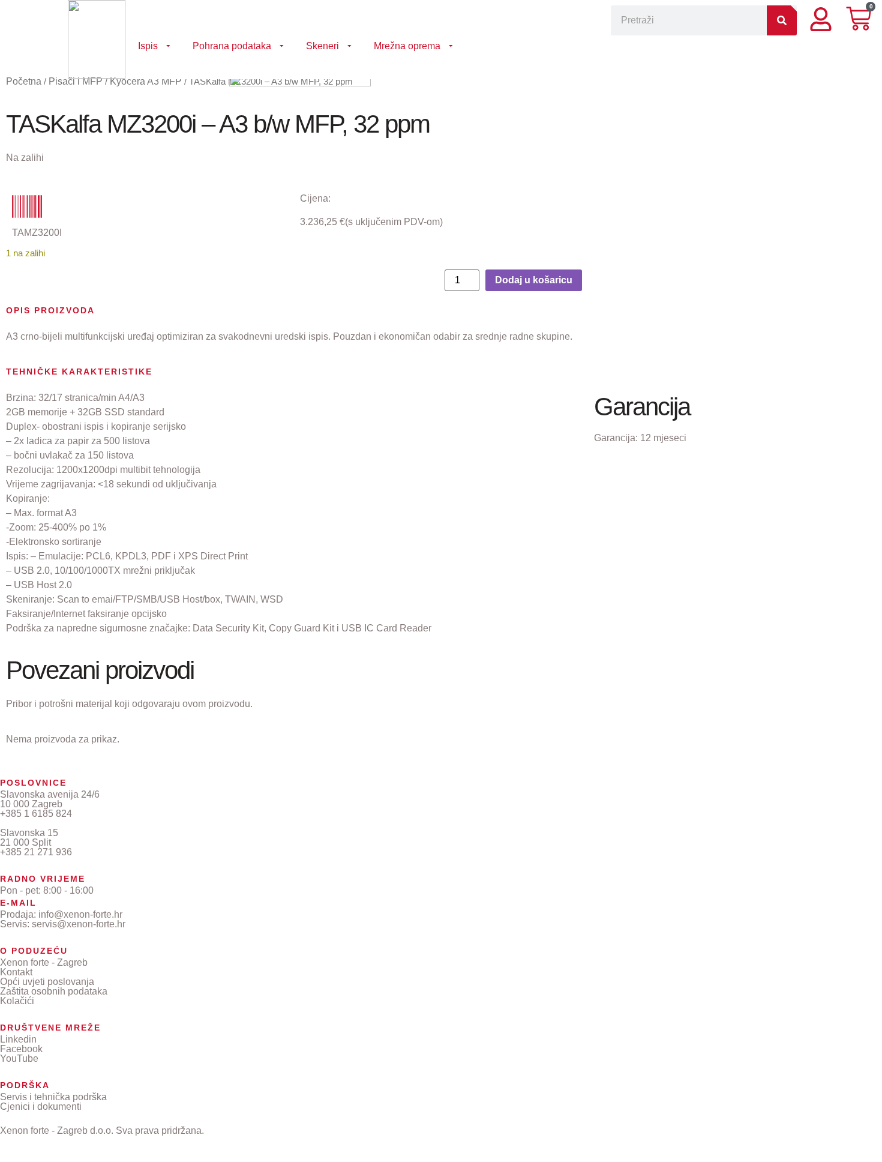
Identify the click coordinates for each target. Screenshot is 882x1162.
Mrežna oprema (407, 46)
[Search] (782, 20)
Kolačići (17, 1001)
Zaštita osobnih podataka (53, 991)
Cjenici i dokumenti (41, 1106)
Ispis (148, 46)
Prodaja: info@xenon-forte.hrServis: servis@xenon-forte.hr (62, 919)
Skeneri (322, 46)
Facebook (21, 1049)
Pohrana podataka (232, 46)
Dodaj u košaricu (533, 280)
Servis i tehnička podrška (53, 1097)
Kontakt (16, 972)
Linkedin (18, 1039)
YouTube (19, 1058)
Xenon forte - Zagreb (44, 962)
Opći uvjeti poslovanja (47, 982)
